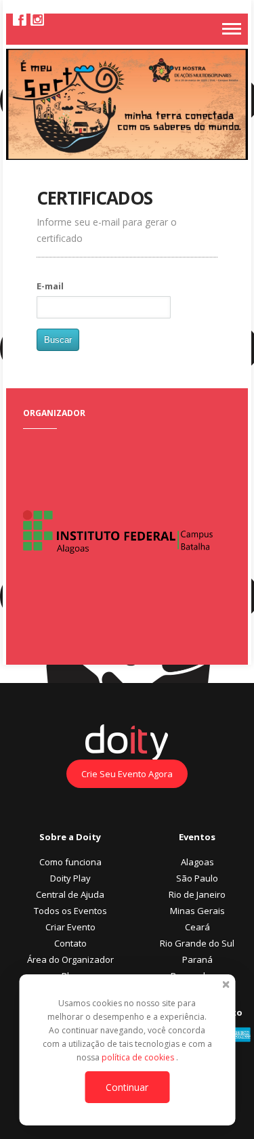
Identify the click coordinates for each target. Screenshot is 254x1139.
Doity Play (70, 878)
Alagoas (197, 862)
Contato (70, 943)
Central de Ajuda (70, 894)
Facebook (19, 19)
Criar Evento (70, 927)
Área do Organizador (70, 959)
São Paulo (197, 878)
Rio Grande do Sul (197, 943)
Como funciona (70, 862)
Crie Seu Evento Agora (127, 774)
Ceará (197, 927)
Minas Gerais (197, 911)
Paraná (197, 959)
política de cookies (139, 1057)
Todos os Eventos (70, 911)
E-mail (50, 286)
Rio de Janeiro (197, 894)
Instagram (37, 19)
